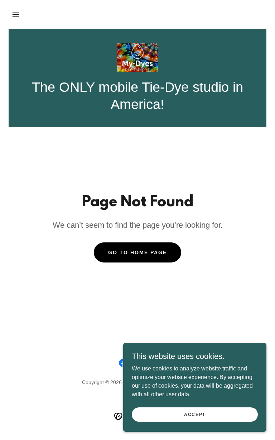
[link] (137, 57)
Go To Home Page (137, 252)
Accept (195, 414)
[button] (16, 14)
